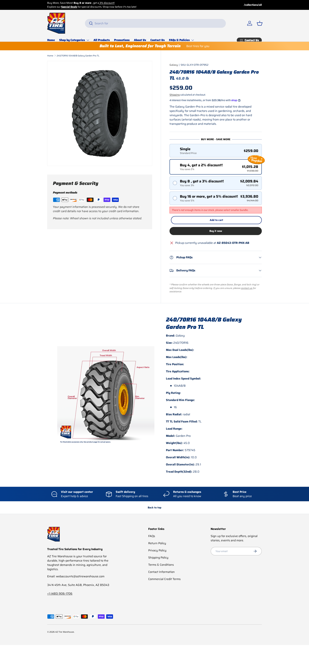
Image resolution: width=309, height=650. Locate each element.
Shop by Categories (72, 40)
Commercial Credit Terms (164, 579)
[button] (260, 23)
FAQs (151, 536)
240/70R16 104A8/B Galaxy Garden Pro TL (78, 55)
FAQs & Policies (179, 40)
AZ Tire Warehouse (64, 632)
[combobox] (155, 23)
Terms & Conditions (161, 564)
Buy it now (215, 231)
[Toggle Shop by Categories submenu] (88, 40)
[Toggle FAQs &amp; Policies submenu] (192, 40)
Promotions (122, 40)
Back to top (154, 507)
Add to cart (216, 220)
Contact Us (157, 40)
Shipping (175, 95)
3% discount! (107, 3)
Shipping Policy (158, 557)
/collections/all (253, 5)
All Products (102, 40)
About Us (140, 40)
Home (51, 40)
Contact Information (161, 572)
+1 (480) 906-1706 (59, 593)
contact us (246, 288)
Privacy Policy (157, 550)
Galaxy (174, 65)
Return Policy (157, 543)
